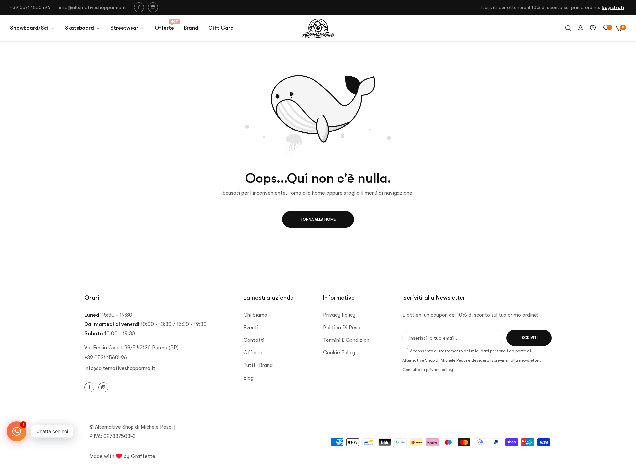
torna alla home (318, 219)
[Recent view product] (593, 28)
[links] (140, 7)
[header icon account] (580, 28)
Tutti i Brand (258, 365)
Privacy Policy (339, 315)
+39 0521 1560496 (105, 358)
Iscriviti (529, 337)
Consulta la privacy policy (427, 369)
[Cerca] (568, 28)
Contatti (253, 340)
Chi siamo (255, 315)
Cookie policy (339, 353)
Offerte (252, 353)
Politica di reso (341, 328)
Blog (248, 378)
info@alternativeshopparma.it (119, 368)
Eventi (250, 328)
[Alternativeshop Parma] (318, 28)
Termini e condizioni (347, 340)
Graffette (143, 456)
